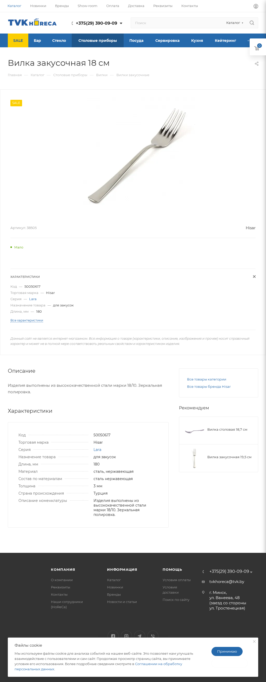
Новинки (115, 587)
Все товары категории (206, 379)
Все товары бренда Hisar (209, 386)
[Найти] (251, 22)
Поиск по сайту (176, 600)
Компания (63, 569)
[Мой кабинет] (256, 7)
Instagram (126, 636)
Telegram (139, 636)
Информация (122, 569)
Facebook (113, 636)
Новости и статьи (122, 602)
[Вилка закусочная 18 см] (141, 155)
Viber (152, 636)
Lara (33, 299)
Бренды (114, 594)
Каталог (114, 580)
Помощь (172, 569)
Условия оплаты (177, 580)
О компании (62, 580)
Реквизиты (60, 587)
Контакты (59, 594)
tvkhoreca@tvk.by (226, 581)
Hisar (251, 227)
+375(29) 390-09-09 (96, 23)
